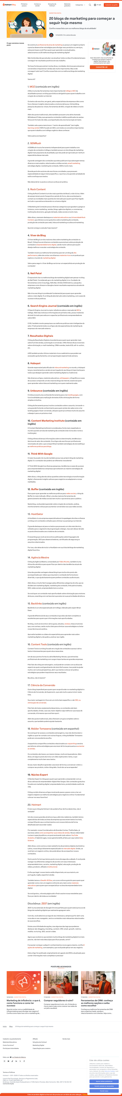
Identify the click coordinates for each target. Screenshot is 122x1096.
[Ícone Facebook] (24, 1061)
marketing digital (49, 258)
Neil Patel (36, 273)
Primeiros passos (24, 5)
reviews (67, 624)
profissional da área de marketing (50, 45)
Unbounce (36, 390)
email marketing (74, 163)
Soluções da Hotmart (52, 5)
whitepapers (64, 378)
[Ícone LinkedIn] (16, 1061)
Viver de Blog (38, 235)
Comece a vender (37, 5)
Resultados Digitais (41, 335)
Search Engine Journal (43, 305)
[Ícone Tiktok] (12, 1061)
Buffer (35, 489)
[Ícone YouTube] (8, 1061)
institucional (52, 867)
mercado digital (69, 849)
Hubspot (35, 363)
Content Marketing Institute (48, 420)
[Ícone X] (20, 1061)
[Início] (9, 4)
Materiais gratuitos (67, 5)
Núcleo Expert (39, 774)
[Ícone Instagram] (4, 1061)
